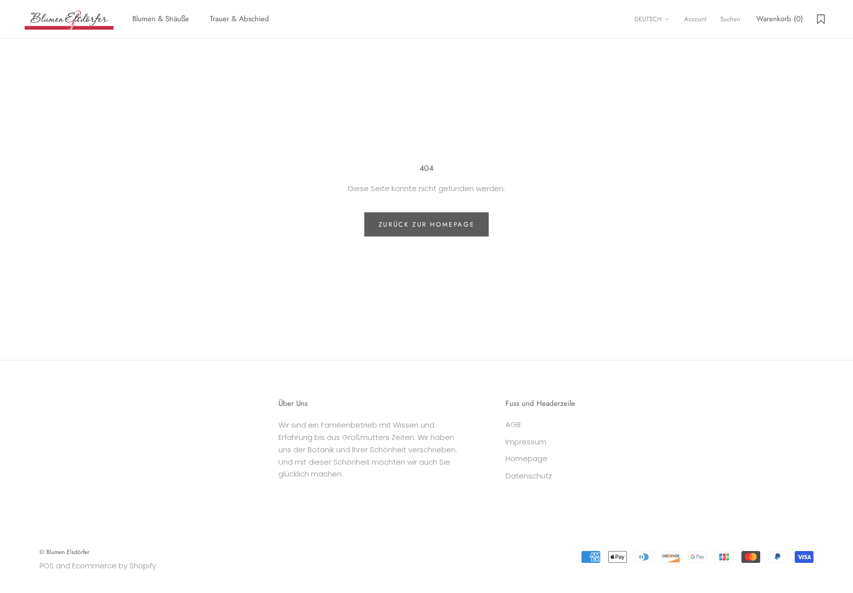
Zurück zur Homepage (426, 224)
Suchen (730, 19)
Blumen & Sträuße (160, 18)
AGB (513, 424)
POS (46, 565)
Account (695, 19)
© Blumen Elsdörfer (64, 552)
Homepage (526, 458)
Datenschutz (528, 476)
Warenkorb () (779, 18)
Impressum (525, 441)
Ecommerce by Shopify (114, 565)
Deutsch (647, 19)
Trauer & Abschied (239, 18)
